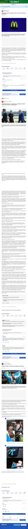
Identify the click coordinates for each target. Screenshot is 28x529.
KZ (24, 4)
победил (23, 411)
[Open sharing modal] (17, 517)
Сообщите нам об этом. (13, 306)
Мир (2, 99)
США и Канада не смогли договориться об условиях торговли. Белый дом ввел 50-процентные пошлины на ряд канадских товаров (13, 326)
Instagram (23, 94)
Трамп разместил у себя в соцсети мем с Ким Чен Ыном (11, 297)
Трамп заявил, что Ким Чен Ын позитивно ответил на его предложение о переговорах (13, 300)
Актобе (8, 487)
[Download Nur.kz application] (14, 1)
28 (3, 493)
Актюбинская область (4, 487)
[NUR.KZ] (14, 4)
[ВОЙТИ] (26, 4)
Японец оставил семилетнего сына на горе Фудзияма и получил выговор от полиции (13, 321)
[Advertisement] (14, 41)
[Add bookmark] (24, 517)
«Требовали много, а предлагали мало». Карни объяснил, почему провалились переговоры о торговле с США (12, 323)
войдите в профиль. (5, 76)
